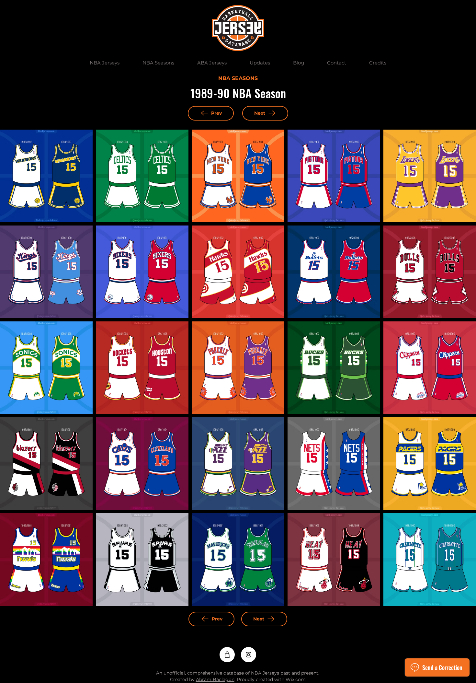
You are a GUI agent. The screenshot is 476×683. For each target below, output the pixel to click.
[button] (104, 63)
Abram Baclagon (215, 679)
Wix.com (296, 679)
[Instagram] (248, 654)
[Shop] (227, 654)
